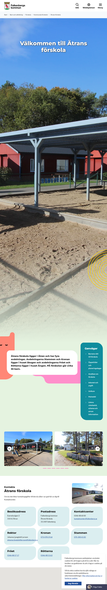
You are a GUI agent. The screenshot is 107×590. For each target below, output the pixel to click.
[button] (77, 5)
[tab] (40, 468)
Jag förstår (73, 583)
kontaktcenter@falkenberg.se (85, 519)
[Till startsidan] (15, 6)
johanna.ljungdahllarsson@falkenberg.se (22, 540)
